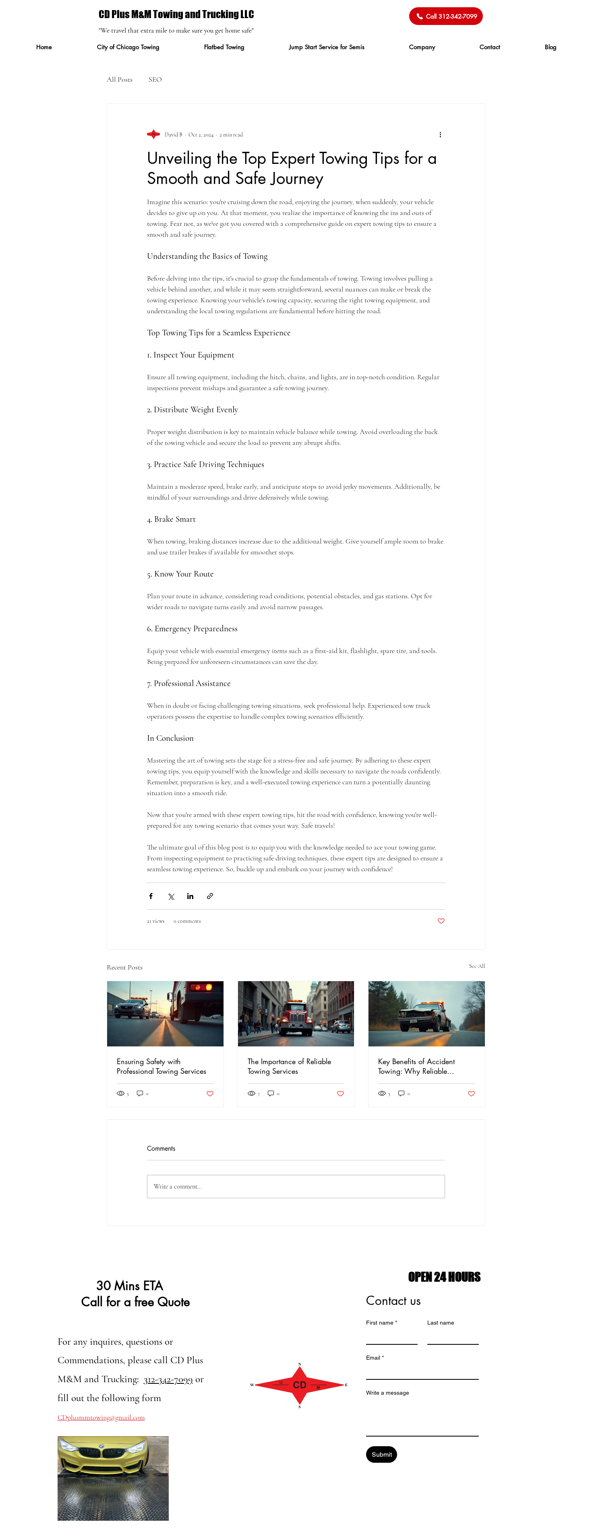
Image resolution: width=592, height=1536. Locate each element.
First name (381, 1322)
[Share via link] (210, 896)
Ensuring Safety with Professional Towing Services (161, 1066)
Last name (440, 1322)
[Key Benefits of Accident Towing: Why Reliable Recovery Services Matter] (426, 1013)
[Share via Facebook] (151, 896)
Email (375, 1357)
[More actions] (440, 134)
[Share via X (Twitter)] (170, 896)
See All (477, 966)
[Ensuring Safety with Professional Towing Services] (165, 1013)
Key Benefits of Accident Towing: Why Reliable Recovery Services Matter (417, 1066)
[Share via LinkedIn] (190, 896)
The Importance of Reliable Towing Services (289, 1066)
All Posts (119, 79)
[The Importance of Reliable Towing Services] (296, 1013)
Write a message (387, 1392)
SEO (155, 79)
